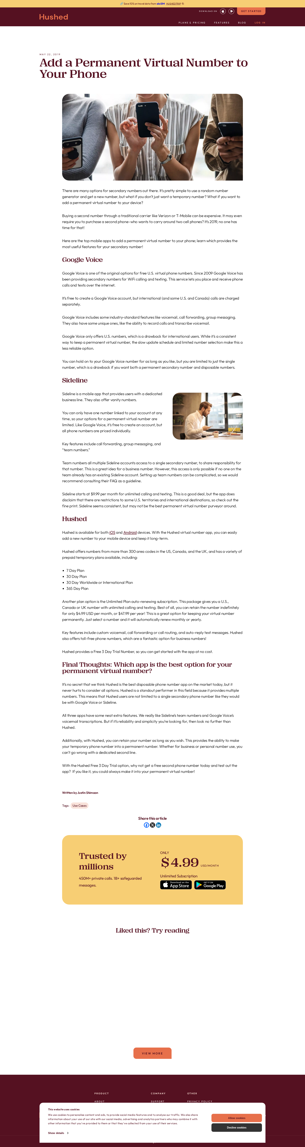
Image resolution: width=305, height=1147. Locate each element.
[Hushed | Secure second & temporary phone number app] (54, 17)
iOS (112, 532)
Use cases (79, 806)
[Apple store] (176, 884)
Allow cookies (236, 1117)
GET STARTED (251, 11)
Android (130, 532)
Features (222, 22)
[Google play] (231, 11)
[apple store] (223, 11)
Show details (56, 1132)
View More (152, 1053)
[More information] (152, 3)
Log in (260, 22)
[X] (152, 825)
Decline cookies (236, 1127)
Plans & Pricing (192, 22)
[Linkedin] (158, 825)
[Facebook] (146, 825)
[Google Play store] (210, 885)
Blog (242, 22)
